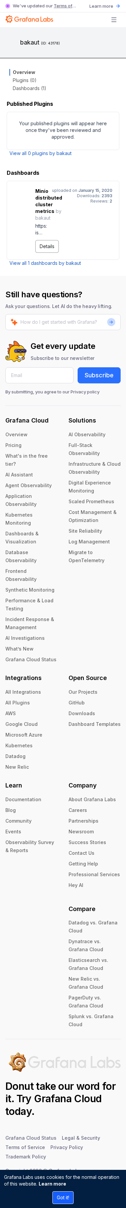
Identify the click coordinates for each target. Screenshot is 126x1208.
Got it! (63, 1197)
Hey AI (76, 885)
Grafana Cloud (67, 1098)
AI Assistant (19, 474)
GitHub (77, 702)
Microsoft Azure (23, 735)
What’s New (19, 649)
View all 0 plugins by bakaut (40, 153)
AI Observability (87, 434)
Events (13, 831)
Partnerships (83, 821)
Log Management (89, 541)
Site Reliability (85, 531)
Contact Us (81, 853)
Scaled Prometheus (91, 501)
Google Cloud (21, 724)
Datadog (15, 756)
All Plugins (17, 702)
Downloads (82, 713)
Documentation (23, 799)
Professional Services (94, 874)
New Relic (17, 767)
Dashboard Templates (95, 724)
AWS (10, 713)
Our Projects (83, 692)
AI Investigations (25, 638)
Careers (78, 810)
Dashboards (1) (29, 88)
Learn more (52, 1184)
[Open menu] (114, 19)
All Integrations (23, 692)
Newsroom (81, 831)
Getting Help (83, 863)
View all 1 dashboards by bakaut (45, 263)
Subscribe (99, 375)
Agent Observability (28, 485)
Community (18, 821)
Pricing (13, 445)
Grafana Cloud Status (30, 659)
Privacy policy (85, 391)
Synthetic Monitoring (29, 590)
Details (47, 246)
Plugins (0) (25, 80)
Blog (10, 810)
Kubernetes (19, 745)
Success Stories (87, 842)
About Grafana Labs (92, 799)
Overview (24, 72)
